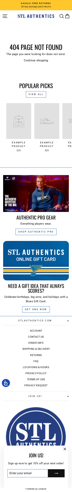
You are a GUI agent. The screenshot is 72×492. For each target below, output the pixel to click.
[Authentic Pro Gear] (36, 193)
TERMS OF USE (36, 379)
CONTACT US (36, 336)
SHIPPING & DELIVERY (36, 348)
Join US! (35, 396)
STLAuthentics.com (35, 320)
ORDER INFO (36, 342)
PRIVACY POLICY (35, 373)
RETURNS (36, 355)
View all (36, 94)
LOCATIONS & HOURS (36, 367)
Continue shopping (36, 60)
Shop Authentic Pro (36, 231)
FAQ (35, 361)
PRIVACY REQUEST (36, 385)
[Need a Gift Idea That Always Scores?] (36, 260)
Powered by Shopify (36, 489)
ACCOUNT (36, 330)
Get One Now (36, 309)
